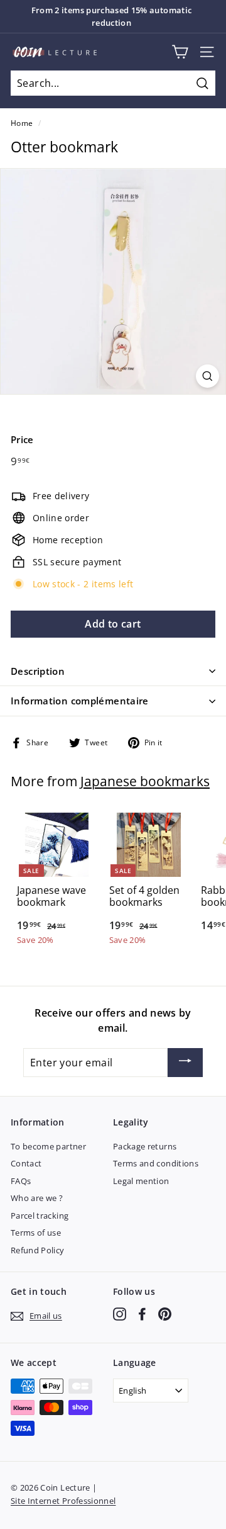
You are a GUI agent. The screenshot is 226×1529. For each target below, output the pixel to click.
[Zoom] (207, 376)
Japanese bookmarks (145, 781)
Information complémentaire (80, 700)
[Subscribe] (185, 1062)
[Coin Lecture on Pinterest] (164, 1314)
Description (38, 671)
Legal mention (141, 1181)
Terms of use (36, 1232)
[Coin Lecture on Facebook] (142, 1314)
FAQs (21, 1181)
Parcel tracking (39, 1215)
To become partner (48, 1146)
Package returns (144, 1146)
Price (22, 439)
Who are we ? (37, 1198)
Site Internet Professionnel (63, 1500)
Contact (26, 1163)
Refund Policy (38, 1250)
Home (22, 123)
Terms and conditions (155, 1163)
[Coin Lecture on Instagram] (119, 1314)
